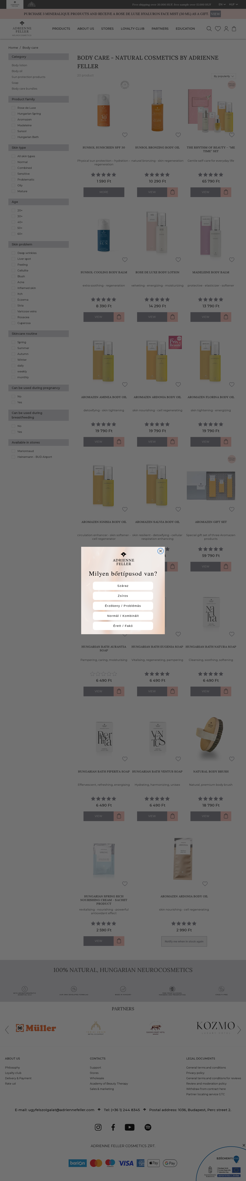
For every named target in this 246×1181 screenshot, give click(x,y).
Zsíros (123, 596)
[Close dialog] (160, 551)
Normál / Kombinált (123, 616)
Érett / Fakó (123, 626)
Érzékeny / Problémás (123, 606)
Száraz (123, 585)
